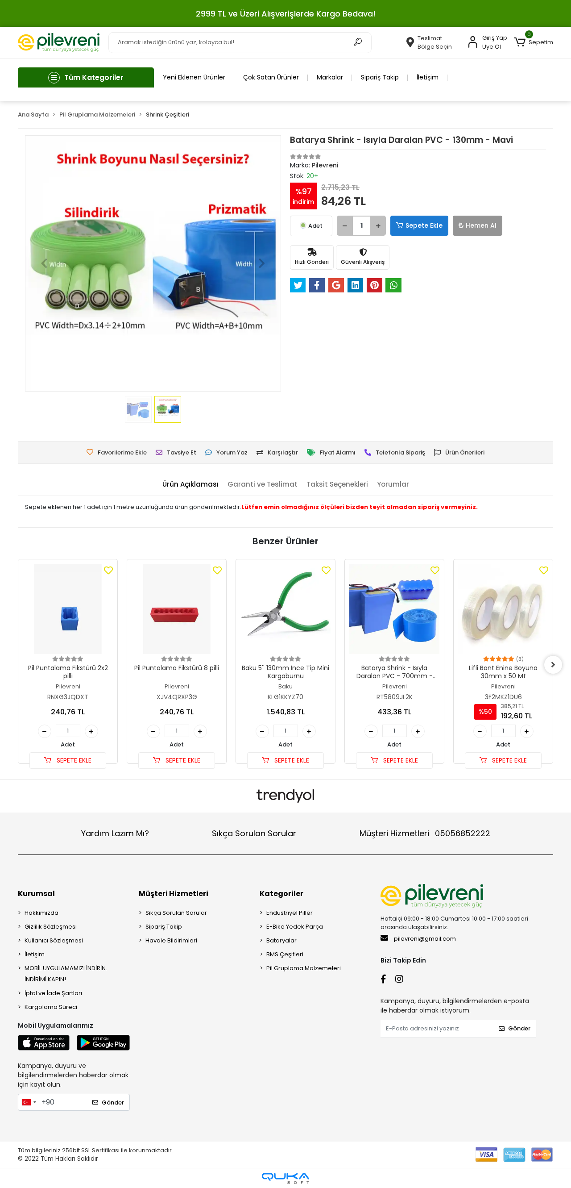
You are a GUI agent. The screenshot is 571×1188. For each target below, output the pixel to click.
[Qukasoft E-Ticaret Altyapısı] (285, 1178)
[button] (533, 42)
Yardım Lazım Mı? (115, 833)
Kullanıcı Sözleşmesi (54, 940)
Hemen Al (481, 225)
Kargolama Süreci (51, 1007)
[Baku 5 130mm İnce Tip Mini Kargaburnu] (285, 609)
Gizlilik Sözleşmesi (51, 926)
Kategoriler (281, 893)
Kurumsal (36, 893)
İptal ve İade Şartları (53, 993)
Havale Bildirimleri (171, 940)
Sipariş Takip (380, 77)
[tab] (190, 484)
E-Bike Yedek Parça (294, 926)
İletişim (428, 77)
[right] (553, 665)
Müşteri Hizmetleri (425, 833)
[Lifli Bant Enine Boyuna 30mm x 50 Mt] (503, 609)
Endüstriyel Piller (289, 913)
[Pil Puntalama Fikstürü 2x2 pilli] (68, 609)
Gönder (113, 1102)
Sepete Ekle (424, 225)
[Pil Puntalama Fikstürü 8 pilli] (177, 609)
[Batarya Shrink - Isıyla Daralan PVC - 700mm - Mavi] (394, 609)
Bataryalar (281, 940)
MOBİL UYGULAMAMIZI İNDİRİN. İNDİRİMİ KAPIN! (66, 974)
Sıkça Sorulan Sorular (254, 833)
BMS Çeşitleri (284, 954)
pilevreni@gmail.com (425, 938)
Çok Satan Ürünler (271, 77)
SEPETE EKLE (73, 760)
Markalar (330, 77)
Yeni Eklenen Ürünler (194, 77)
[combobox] (28, 1102)
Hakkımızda (41, 913)
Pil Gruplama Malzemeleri (303, 968)
